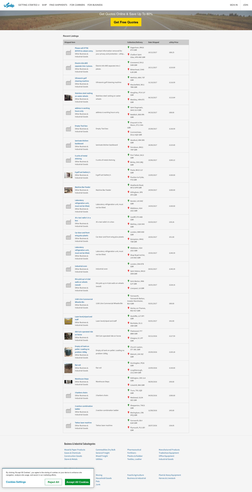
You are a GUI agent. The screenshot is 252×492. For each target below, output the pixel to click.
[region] (48, 478)
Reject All (53, 482)
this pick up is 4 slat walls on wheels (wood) (82, 282)
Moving (99, 475)
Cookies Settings (16, 482)
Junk (98, 484)
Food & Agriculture (135, 475)
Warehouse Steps (82, 379)
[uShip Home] (9, 5)
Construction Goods (73, 456)
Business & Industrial (136, 478)
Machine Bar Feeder (82, 187)
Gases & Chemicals (72, 453)
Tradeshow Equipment (169, 453)
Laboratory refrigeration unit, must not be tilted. (82, 203)
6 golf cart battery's (82, 172)
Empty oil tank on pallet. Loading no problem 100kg (82, 349)
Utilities (99, 459)
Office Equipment (166, 456)
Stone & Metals (70, 459)
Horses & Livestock (167, 478)
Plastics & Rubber (135, 456)
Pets (98, 481)
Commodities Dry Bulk (105, 449)
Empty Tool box (81, 126)
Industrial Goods (166, 459)
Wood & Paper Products (74, 449)
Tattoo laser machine (83, 423)
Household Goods (104, 478)
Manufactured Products (169, 449)
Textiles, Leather (134, 459)
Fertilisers (131, 453)
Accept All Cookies (77, 482)
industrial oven (81, 266)
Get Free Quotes (126, 22)
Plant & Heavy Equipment (170, 475)
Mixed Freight (102, 456)
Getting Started (27, 5)
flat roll (78, 365)
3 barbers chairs (81, 393)
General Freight (102, 453)
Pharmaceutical (134, 449)
